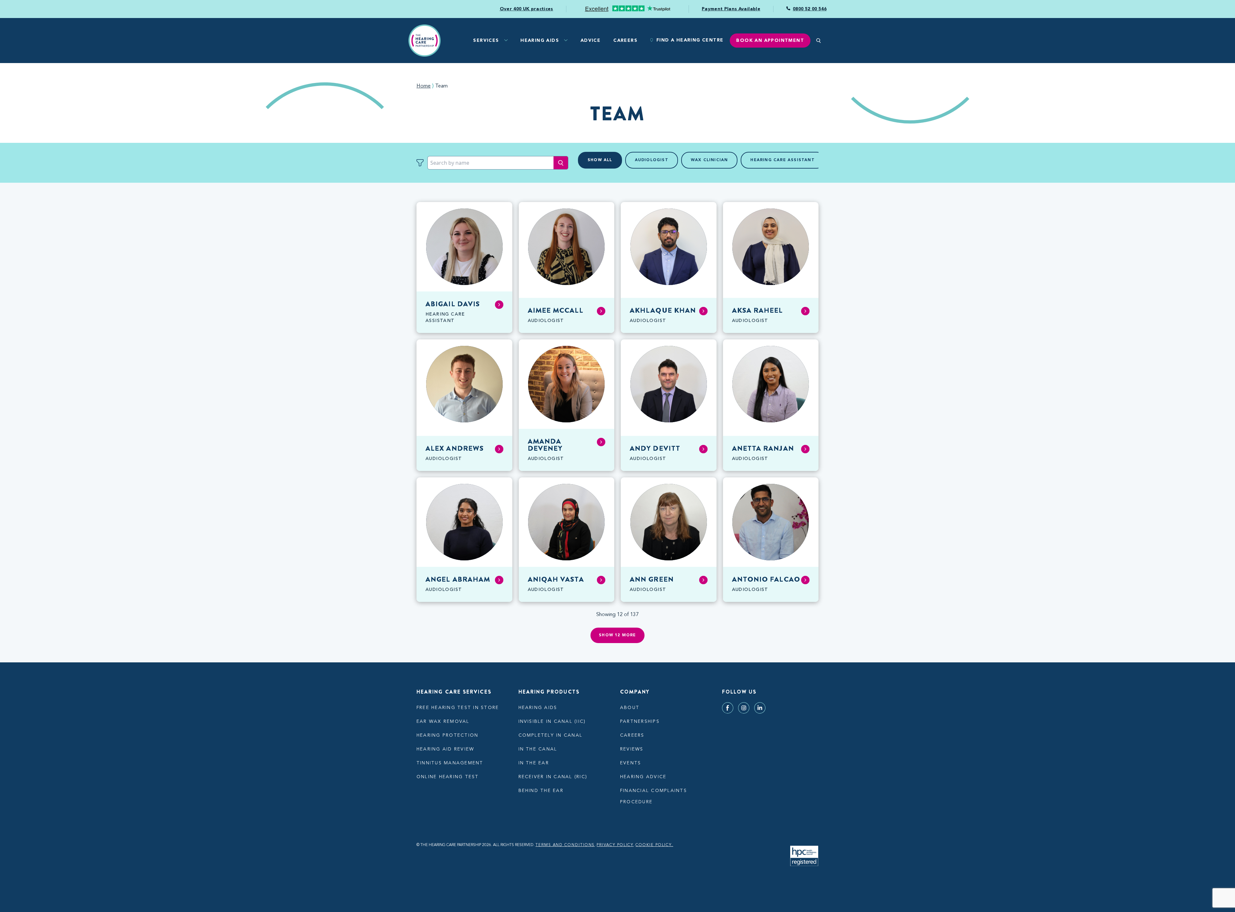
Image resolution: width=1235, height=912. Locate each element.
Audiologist (651, 160)
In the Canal (537, 749)
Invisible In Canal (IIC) (552, 721)
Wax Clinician (709, 160)
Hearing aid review (445, 749)
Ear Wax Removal (443, 721)
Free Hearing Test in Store (457, 707)
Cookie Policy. (654, 845)
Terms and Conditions (565, 845)
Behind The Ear (540, 790)
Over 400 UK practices (526, 9)
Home (423, 86)
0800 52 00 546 (810, 9)
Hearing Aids (539, 40)
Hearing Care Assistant (782, 160)
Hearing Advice (643, 777)
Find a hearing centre (689, 40)
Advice (590, 40)
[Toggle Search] (818, 40)
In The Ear (533, 763)
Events (630, 763)
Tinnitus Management (449, 763)
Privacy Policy (615, 845)
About (629, 707)
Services (486, 40)
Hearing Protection (447, 735)
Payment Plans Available (731, 9)
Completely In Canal (550, 735)
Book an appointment (770, 40)
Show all (600, 160)
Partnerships (640, 721)
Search (560, 162)
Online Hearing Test (447, 777)
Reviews (632, 749)
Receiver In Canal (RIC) (553, 777)
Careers (625, 40)
